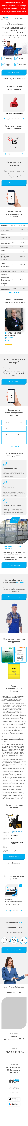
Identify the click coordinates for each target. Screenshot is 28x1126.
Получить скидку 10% (14, 950)
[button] (9, 118)
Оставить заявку (14, 72)
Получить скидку (14, 857)
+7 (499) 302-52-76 (17, 18)
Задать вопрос (14, 183)
